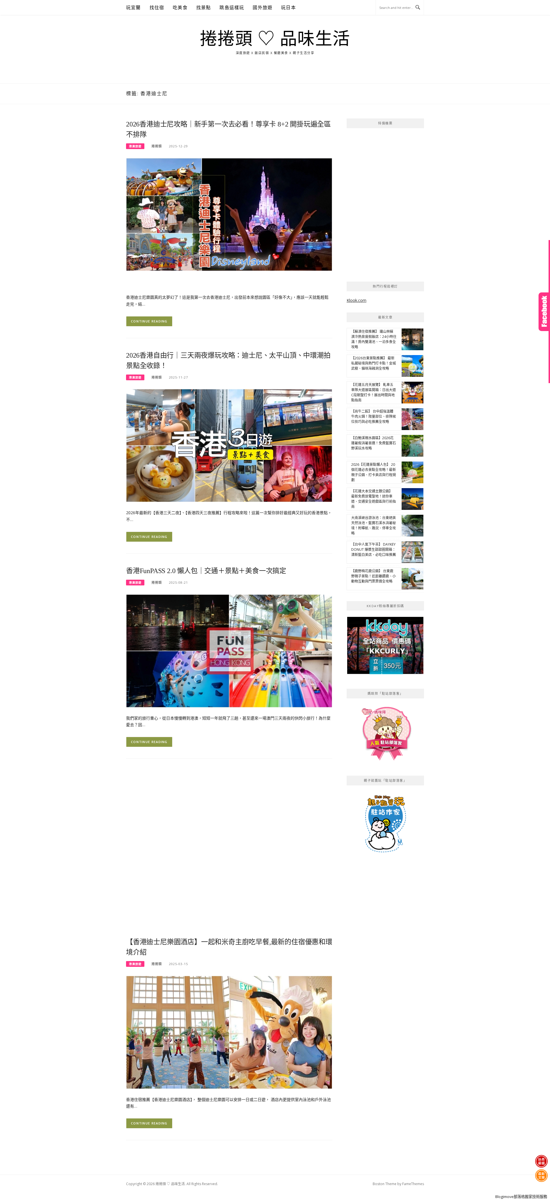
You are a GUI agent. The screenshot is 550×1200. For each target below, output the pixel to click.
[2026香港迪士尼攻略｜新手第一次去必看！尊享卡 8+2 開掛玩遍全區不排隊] (229, 222)
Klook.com (356, 300)
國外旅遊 (262, 7)
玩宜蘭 (133, 7)
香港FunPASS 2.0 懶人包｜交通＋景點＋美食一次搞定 (206, 571)
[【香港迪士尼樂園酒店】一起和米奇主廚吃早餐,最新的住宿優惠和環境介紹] (229, 1031)
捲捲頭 (157, 146)
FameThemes (413, 1183)
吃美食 (180, 7)
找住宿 (157, 7)
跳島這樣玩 (231, 7)
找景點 (203, 7)
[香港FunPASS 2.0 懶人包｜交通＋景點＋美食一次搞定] (229, 650)
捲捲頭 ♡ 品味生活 (275, 38)
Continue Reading (149, 321)
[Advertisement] (229, 810)
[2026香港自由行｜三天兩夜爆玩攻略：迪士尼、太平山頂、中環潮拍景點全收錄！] (229, 445)
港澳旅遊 (135, 146)
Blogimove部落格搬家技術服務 (521, 1196)
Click (544, 311)
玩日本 (288, 7)
